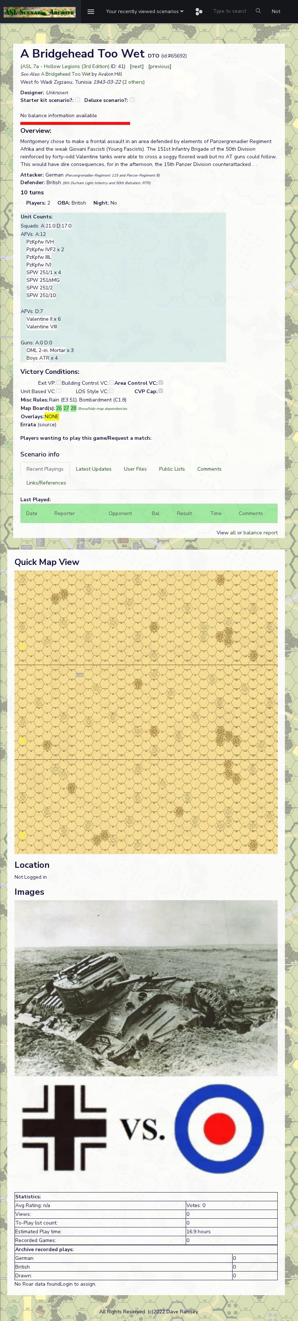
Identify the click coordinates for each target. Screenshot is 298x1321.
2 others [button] (133, 82)
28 (73, 408)
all (233, 532)
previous (160, 66)
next (137, 66)
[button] (145, 11)
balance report (260, 532)
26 (59, 408)
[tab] (45, 469)
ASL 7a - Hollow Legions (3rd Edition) (65, 66)
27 (66, 408)
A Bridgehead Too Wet (65, 74)
